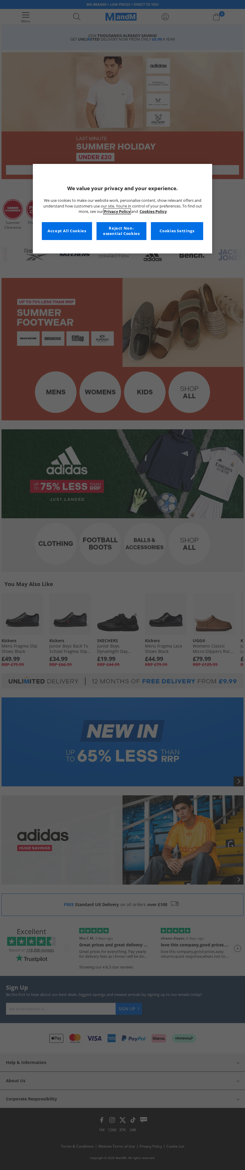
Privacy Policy (117, 211)
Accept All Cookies (67, 230)
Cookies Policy (153, 211)
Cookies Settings (177, 230)
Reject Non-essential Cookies (121, 231)
